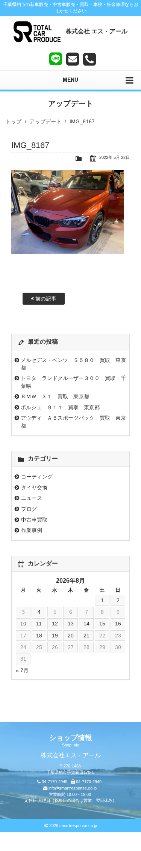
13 (71, 624)
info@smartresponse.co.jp (73, 788)
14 (86, 624)
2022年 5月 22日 (114, 157)
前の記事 (45, 299)
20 (71, 636)
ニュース (31, 498)
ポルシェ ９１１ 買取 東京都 (60, 407)
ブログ (29, 509)
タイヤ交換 (34, 488)
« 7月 (22, 670)
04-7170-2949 (54, 781)
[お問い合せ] (72, 59)
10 (23, 624)
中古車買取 (34, 520)
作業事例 (31, 530)
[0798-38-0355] (89, 59)
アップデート (45, 121)
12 (55, 624)
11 (39, 624)
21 (86, 636)
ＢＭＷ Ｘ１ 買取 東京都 (55, 396)
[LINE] (55, 57)
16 (118, 624)
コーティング (37, 477)
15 (102, 624)
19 (55, 636)
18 (39, 636)
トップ (13, 121)
